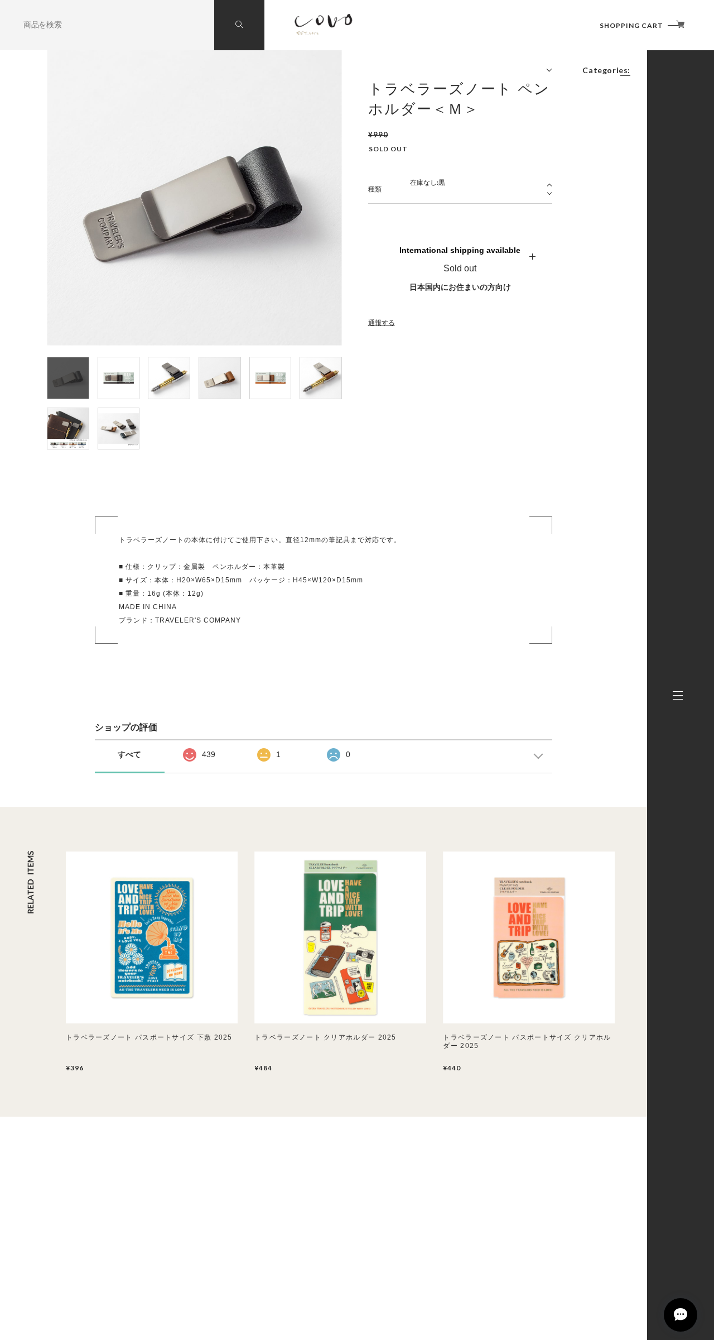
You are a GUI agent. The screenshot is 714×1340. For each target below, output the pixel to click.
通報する (381, 323)
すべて (129, 754)
